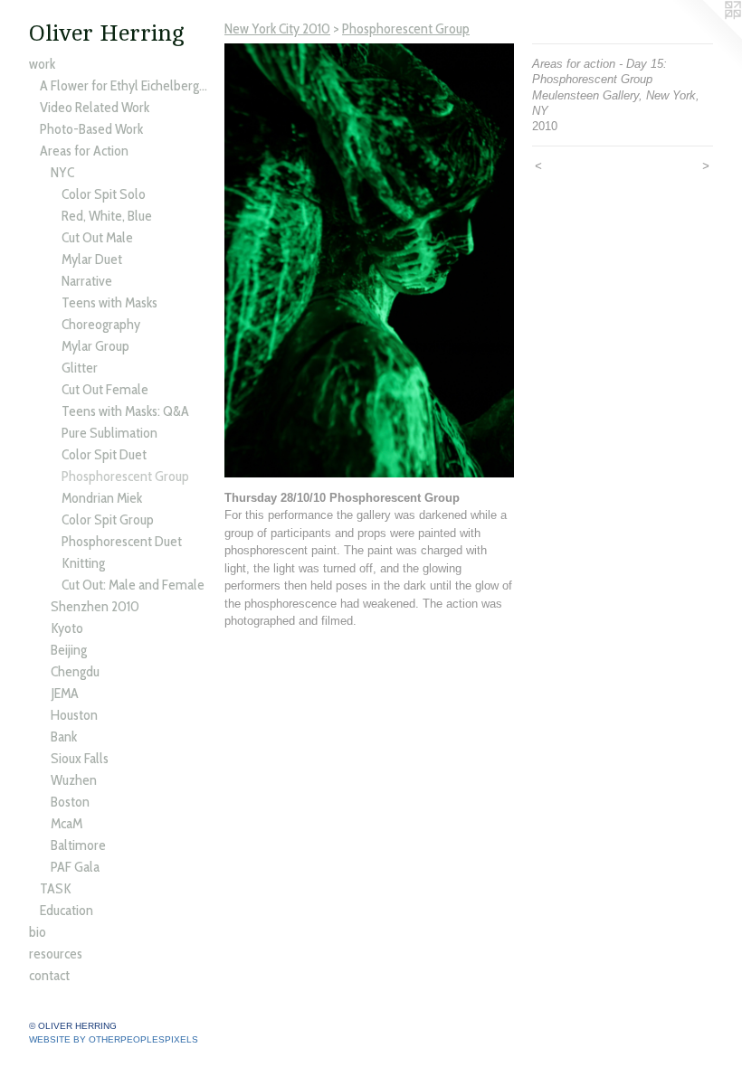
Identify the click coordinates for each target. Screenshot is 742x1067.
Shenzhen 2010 (95, 606)
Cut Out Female (105, 389)
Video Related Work (94, 107)
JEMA (65, 693)
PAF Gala (75, 866)
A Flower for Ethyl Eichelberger (125, 85)
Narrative (87, 280)
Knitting (83, 562)
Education (66, 910)
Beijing (69, 649)
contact (49, 975)
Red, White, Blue (107, 215)
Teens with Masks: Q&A (125, 411)
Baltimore (78, 845)
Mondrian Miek (102, 497)
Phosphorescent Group (125, 476)
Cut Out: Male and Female (133, 584)
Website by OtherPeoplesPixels (113, 1039)
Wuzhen (74, 779)
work (42, 63)
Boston (70, 801)
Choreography (101, 324)
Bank (64, 736)
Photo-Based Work (91, 128)
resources (55, 953)
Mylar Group (95, 345)
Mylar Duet (92, 259)
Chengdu (75, 671)
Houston (74, 714)
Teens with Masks (109, 302)
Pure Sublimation (109, 432)
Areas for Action (84, 150)
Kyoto (67, 628)
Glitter (80, 367)
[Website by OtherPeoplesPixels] (706, 36)
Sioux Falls (80, 758)
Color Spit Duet (104, 454)
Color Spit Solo (104, 194)
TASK (55, 888)
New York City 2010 (277, 28)
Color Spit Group (108, 519)
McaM (66, 823)
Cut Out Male (97, 237)
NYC (62, 172)
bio (37, 931)
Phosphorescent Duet (122, 541)
